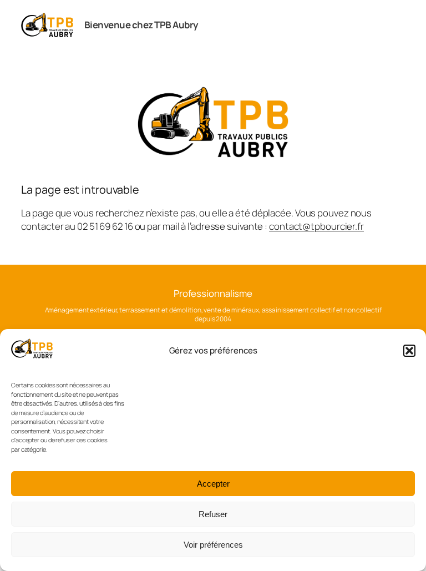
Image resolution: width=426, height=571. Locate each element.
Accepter (213, 483)
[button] (409, 350)
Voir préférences (213, 544)
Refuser (213, 514)
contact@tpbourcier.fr (316, 226)
